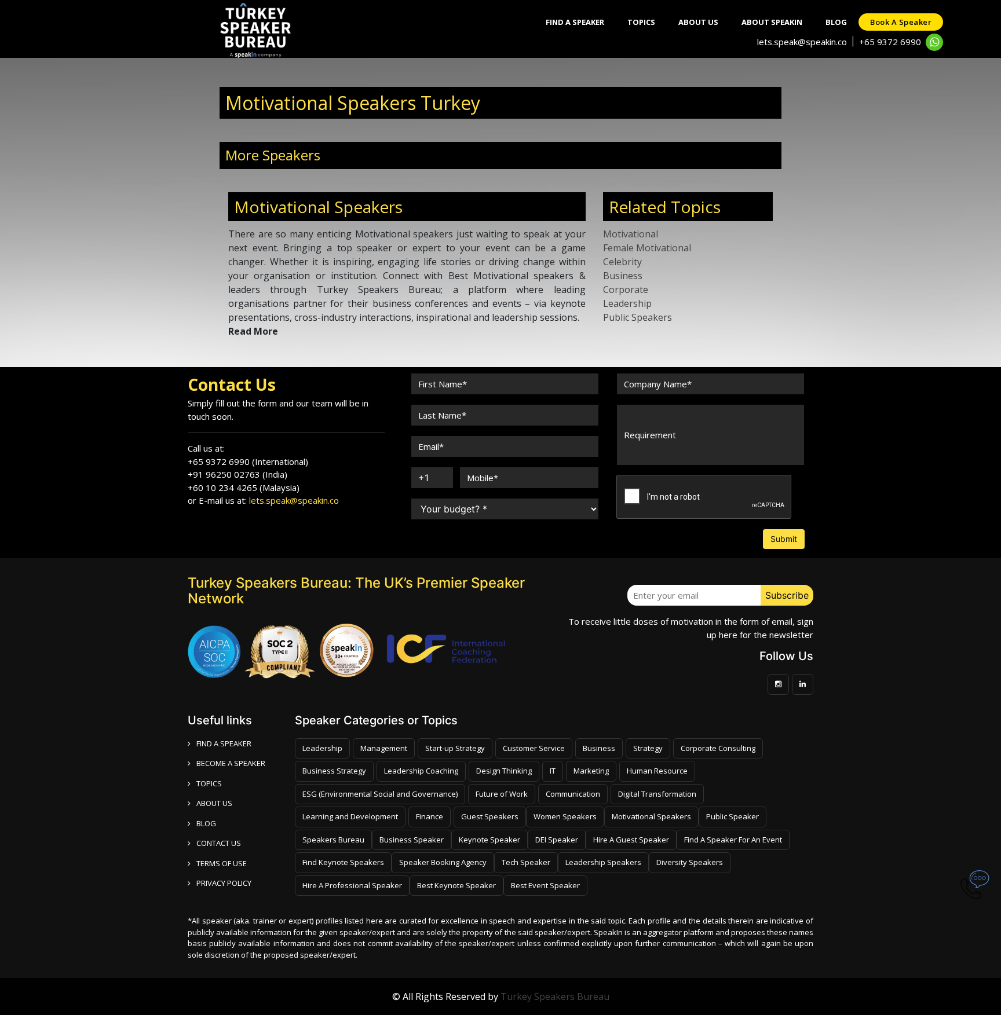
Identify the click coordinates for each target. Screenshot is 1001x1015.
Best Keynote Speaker (456, 885)
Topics (641, 22)
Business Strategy (334, 770)
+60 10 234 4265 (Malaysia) (243, 487)
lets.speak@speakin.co (802, 41)
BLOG (206, 823)
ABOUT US (214, 803)
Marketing (591, 770)
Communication (573, 794)
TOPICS (209, 783)
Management (383, 748)
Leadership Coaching (421, 770)
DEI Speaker (556, 839)
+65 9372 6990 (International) (248, 461)
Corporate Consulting (718, 748)
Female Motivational (647, 247)
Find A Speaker (575, 22)
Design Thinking (504, 770)
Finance (429, 816)
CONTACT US (218, 843)
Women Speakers (565, 816)
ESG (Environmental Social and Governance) (380, 794)
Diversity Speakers (689, 862)
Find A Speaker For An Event (733, 839)
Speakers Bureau (333, 839)
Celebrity (622, 261)
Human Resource (657, 770)
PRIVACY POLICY (223, 883)
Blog (836, 22)
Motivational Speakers (651, 816)
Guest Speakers (489, 816)
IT (553, 770)
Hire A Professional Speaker (352, 885)
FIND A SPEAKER (223, 743)
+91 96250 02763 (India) (237, 474)
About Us (698, 22)
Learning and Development (350, 816)
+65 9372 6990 (890, 41)
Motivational (630, 234)
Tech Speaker (526, 862)
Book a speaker (900, 22)
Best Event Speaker (545, 885)
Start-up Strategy (455, 748)
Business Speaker (411, 839)
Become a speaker (230, 763)
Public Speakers (637, 317)
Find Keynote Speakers (343, 862)
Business (622, 275)
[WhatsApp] (934, 42)
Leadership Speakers (603, 862)
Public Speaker (732, 816)
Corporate (625, 289)
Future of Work (502, 794)
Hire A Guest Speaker (631, 839)
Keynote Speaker (489, 839)
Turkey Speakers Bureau (554, 996)
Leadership (627, 303)
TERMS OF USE (221, 863)
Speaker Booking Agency (443, 862)
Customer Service (534, 748)
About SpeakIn (771, 22)
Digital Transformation (657, 794)
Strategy (648, 748)
